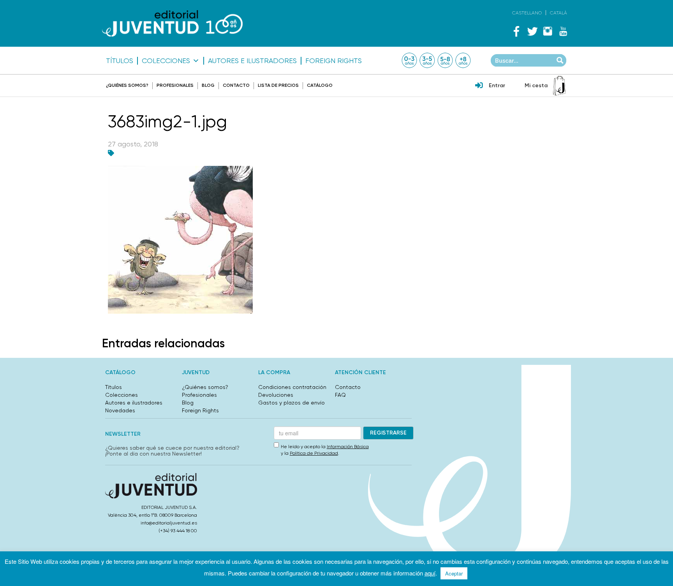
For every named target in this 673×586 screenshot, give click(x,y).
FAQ (340, 395)
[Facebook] (516, 31)
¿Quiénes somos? (127, 85)
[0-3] (409, 60)
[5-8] (445, 60)
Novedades (120, 410)
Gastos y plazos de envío (291, 402)
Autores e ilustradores (252, 61)
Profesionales (175, 85)
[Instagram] (547, 31)
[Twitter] (532, 31)
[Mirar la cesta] (559, 86)
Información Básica (348, 446)
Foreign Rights (333, 61)
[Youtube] (563, 31)
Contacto (236, 85)
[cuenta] (479, 86)
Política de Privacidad (314, 453)
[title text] (172, 23)
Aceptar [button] (454, 573)
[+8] (463, 60)
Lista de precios (278, 85)
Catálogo (320, 85)
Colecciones (166, 61)
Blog (208, 85)
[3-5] (427, 60)
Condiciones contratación (292, 387)
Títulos (119, 61)
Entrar (497, 85)
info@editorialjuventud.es (169, 523)
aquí (430, 573)
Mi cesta (536, 85)
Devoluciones (275, 395)
